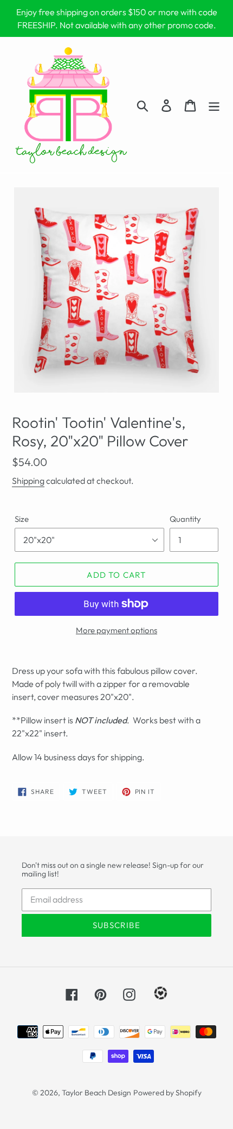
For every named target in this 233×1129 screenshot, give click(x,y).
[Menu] (214, 105)
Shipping (28, 480)
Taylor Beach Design (96, 1093)
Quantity (185, 519)
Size (22, 519)
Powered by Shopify (167, 1093)
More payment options (116, 630)
